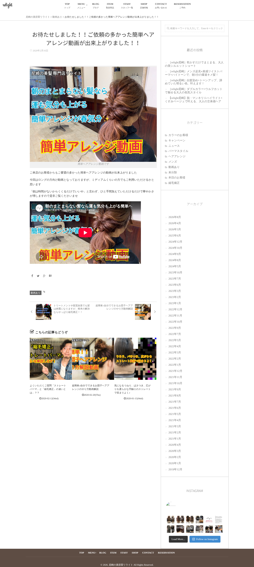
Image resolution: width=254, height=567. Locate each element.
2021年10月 (175, 383)
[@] (177, 507)
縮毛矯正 (174, 183)
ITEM (110, 6)
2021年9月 (174, 389)
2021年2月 (174, 432)
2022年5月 (174, 340)
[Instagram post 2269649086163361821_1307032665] (199, 529)
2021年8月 (174, 395)
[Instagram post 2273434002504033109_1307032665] (190, 529)
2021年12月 (175, 371)
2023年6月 (174, 285)
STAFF (127, 6)
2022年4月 (174, 346)
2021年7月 (174, 401)
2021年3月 (174, 426)
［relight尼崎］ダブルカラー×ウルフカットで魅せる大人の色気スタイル (193, 91)
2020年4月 (174, 445)
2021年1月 (174, 438)
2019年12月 (175, 469)
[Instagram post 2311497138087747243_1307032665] (190, 519)
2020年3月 (174, 451)
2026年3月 (174, 229)
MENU (81, 6)
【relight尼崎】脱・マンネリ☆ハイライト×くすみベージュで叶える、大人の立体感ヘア (193, 100)
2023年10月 (175, 272)
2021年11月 (175, 377)
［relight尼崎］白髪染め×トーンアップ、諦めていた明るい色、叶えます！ (193, 82)
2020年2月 (174, 457)
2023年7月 (174, 278)
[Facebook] (32, 276)
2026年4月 (174, 223)
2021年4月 (174, 420)
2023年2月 (174, 297)
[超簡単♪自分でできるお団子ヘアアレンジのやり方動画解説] (93, 359)
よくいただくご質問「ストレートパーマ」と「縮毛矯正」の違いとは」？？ (48, 389)
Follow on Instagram (207, 539)
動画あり (35, 292)
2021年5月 (174, 414)
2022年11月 (175, 315)
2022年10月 (175, 321)
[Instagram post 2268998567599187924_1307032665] (209, 529)
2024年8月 (174, 260)
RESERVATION (182, 6)
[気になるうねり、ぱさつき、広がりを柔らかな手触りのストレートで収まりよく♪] (135, 359)
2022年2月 (174, 358)
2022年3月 (174, 352)
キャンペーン (177, 140)
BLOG (95, 6)
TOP (67, 6)
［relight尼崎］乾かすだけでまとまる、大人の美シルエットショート (194, 64)
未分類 (172, 172)
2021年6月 (174, 408)
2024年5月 (174, 266)
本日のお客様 (176, 177)
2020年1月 (174, 463)
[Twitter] (38, 276)
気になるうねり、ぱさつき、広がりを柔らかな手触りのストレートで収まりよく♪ (132, 389)
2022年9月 (174, 328)
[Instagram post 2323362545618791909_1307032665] (180, 519)
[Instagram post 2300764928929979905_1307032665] (209, 519)
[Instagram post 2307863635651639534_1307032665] (199, 519)
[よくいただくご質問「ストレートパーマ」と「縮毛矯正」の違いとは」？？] (51, 359)
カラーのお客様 (178, 135)
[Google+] (44, 276)
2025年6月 (174, 235)
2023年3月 (174, 291)
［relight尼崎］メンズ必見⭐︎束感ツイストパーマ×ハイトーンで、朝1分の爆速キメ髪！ (193, 73)
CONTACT (161, 6)
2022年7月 (174, 334)
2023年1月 (174, 303)
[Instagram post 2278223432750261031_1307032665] (170, 529)
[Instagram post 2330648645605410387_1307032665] (170, 519)
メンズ (172, 161)
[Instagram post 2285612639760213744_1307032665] (218, 519)
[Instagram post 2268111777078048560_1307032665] (218, 529)
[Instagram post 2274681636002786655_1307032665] (180, 529)
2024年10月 (175, 248)
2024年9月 (174, 254)
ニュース (174, 146)
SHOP (144, 6)
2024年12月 (175, 241)
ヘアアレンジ (177, 156)
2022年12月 (175, 309)
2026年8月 (174, 217)
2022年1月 (174, 365)
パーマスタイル (178, 151)
